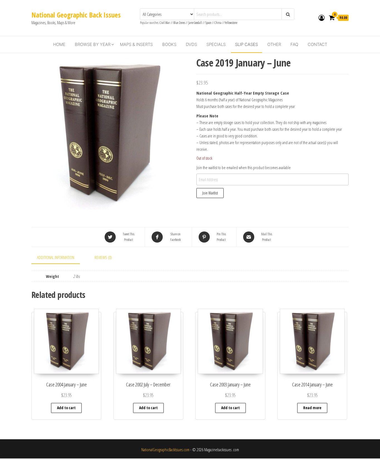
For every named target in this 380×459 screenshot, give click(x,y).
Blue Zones (179, 22)
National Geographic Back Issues (76, 14)
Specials (216, 44)
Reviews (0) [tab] (103, 257)
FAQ (294, 44)
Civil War (165, 22)
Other (274, 44)
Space (208, 22)
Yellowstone (231, 22)
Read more (312, 407)
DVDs (191, 44)
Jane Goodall (195, 22)
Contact (317, 44)
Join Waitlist (210, 193)
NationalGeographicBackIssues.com (165, 449)
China (217, 22)
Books (169, 44)
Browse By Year (92, 44)
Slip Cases (246, 44)
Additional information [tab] (55, 257)
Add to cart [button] (66, 407)
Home (59, 44)
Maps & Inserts (136, 44)
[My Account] (322, 17)
